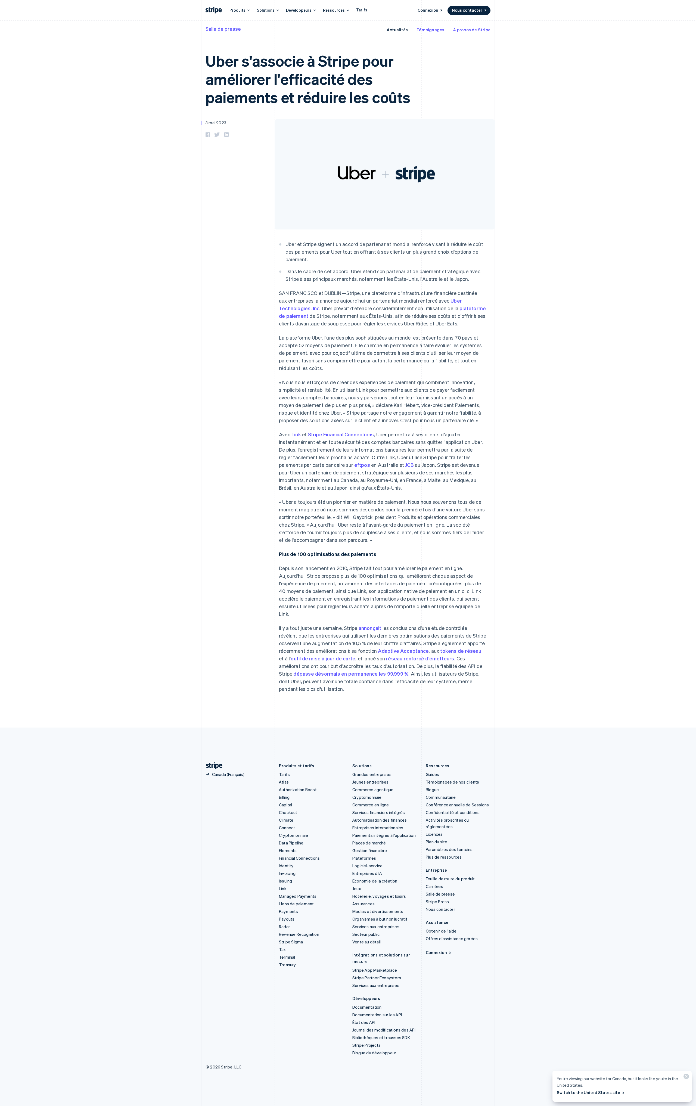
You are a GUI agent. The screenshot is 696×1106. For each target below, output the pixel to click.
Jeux (356, 888)
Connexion (428, 10)
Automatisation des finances (379, 820)
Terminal (287, 957)
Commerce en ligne (370, 804)
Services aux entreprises (375, 926)
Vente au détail (366, 942)
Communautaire (441, 797)
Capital (285, 804)
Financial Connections (299, 858)
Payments (288, 911)
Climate (286, 820)
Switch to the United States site (588, 1092)
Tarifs (361, 9)
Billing (284, 797)
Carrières (434, 886)
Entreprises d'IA (367, 873)
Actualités (397, 29)
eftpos (362, 465)
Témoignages (430, 29)
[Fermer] (685, 1077)
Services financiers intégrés (378, 812)
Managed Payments (297, 896)
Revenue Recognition (299, 934)
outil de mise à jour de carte (323, 658)
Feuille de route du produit (450, 878)
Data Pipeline (291, 843)
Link (296, 434)
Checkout (288, 812)
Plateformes (364, 858)
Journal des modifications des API (384, 1030)
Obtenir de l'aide (441, 931)
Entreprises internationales (377, 827)
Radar (284, 926)
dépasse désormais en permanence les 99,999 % (350, 673)
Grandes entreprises (371, 774)
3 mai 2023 (216, 122)
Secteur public (366, 934)
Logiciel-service (367, 865)
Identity (286, 865)
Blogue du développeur (374, 1052)
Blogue (432, 789)
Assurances (363, 903)
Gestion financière (369, 850)
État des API (363, 1022)
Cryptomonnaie (293, 835)
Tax (282, 949)
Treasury (287, 964)
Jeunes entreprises (370, 782)
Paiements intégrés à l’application (384, 835)
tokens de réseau (460, 651)
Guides (432, 774)
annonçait (370, 628)
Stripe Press (437, 901)
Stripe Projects (366, 1045)
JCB (409, 465)
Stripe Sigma (291, 942)
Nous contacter (467, 10)
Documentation (367, 1007)
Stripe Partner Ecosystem (376, 977)
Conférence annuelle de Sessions (457, 804)
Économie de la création (374, 881)
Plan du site (436, 841)
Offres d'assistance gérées (452, 938)
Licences (434, 834)
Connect (287, 827)
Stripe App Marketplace (374, 970)
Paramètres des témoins (449, 849)
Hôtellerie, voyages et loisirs (379, 896)
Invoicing (287, 873)
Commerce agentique (373, 789)
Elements (288, 850)
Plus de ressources (444, 857)
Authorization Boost (298, 789)
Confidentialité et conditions (453, 812)
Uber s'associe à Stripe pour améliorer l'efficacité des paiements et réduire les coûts (308, 79)
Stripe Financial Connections (341, 434)
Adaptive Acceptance (403, 651)
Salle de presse (223, 29)
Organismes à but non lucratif (380, 919)
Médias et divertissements (377, 911)
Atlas (284, 782)
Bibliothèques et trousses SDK (381, 1037)
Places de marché (369, 843)
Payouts (286, 919)
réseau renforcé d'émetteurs (420, 658)
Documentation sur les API (377, 1014)
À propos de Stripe (471, 29)
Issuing (285, 881)
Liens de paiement (296, 903)
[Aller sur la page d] (212, 765)
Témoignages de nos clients (452, 782)
